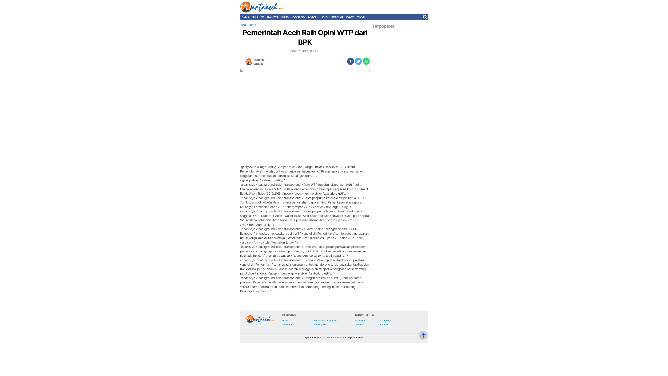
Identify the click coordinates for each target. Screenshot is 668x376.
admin (258, 64)
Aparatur (337, 16)
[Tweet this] (358, 61)
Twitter (359, 324)
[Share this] (350, 61)
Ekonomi (272, 16)
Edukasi (312, 16)
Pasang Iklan (320, 324)
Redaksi (286, 320)
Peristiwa (258, 16)
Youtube (384, 324)
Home (245, 16)
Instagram (385, 320)
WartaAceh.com (336, 337)
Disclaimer (287, 324)
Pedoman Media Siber (325, 320)
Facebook (360, 320)
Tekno (324, 16)
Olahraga (298, 16)
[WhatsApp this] (366, 61)
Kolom (361, 16)
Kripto (284, 16)
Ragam (349, 16)
